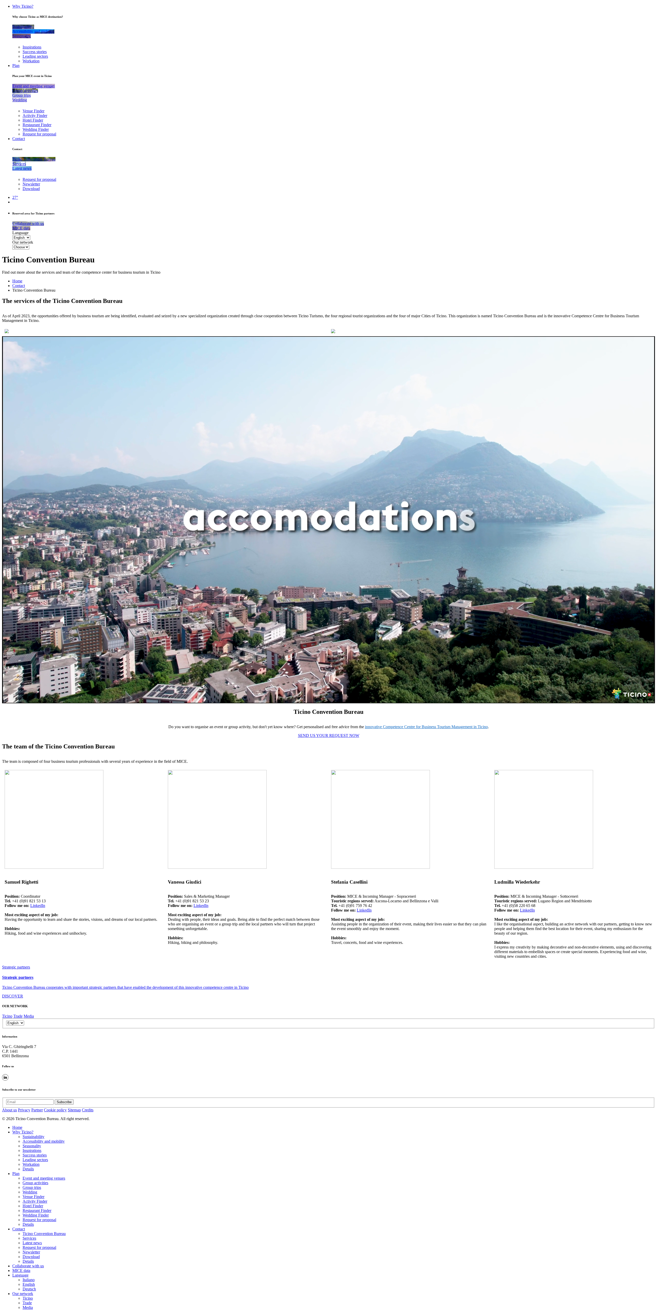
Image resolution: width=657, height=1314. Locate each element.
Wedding (30, 1192)
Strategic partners (16, 967)
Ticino (7, 1016)
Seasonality (32, 1146)
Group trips (32, 1187)
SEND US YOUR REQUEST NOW (328, 735)
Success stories (35, 52)
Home (17, 281)
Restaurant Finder (37, 125)
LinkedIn (37, 905)
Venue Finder (33, 111)
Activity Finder (35, 115)
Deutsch (29, 1289)
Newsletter (31, 184)
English (29, 1284)
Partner (37, 1110)
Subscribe (64, 1102)
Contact (18, 138)
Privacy (24, 1110)
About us (9, 1110)
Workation (31, 61)
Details (28, 1169)
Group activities (35, 1183)
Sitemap (74, 1110)
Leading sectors (35, 56)
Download (31, 188)
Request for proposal (39, 134)
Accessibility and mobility (44, 1141)
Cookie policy (55, 1110)
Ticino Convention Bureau (44, 1233)
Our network (22, 242)
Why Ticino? (22, 6)
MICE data (21, 1270)
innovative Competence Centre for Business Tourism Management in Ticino (426, 727)
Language (20, 233)
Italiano (29, 1280)
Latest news (32, 1243)
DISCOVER (12, 996)
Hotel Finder (33, 120)
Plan (16, 65)
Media (29, 1016)
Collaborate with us (28, 1266)
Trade (18, 1016)
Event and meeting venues (44, 1178)
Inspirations (32, 47)
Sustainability (33, 1136)
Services (29, 1238)
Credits (87, 1110)
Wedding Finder (36, 129)
